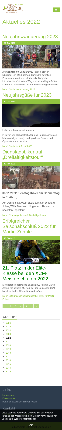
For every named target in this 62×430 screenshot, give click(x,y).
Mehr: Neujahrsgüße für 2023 (17, 146)
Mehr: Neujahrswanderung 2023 (18, 89)
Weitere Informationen (25, 418)
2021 (8, 341)
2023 (8, 333)
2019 (8, 348)
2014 (8, 367)
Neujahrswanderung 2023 (30, 36)
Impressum (8, 395)
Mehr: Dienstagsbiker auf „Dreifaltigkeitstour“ (24, 215)
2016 (8, 360)
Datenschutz (8, 398)
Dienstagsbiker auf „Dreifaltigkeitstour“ (22, 154)
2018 (8, 352)
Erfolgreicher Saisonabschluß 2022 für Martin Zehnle (29, 226)
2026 (8, 322)
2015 (8, 363)
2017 (8, 356)
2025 (8, 326)
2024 (8, 330)
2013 (8, 371)
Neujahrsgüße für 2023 (27, 95)
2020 (8, 345)
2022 (8, 337)
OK (31, 425)
